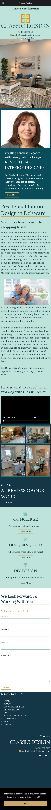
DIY (5, 712)
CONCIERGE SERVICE (14, 706)
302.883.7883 (26, 32)
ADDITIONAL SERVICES (15, 715)
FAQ (6, 721)
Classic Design (25, 3)
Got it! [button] (25, 804)
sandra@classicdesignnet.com (26, 35)
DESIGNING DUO (12, 709)
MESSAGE (6, 656)
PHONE (5, 629)
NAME (4, 616)
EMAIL (4, 642)
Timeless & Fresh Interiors (25, 8)
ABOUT (7, 704)
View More (7, 503)
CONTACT (9, 724)
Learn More (11, 195)
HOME (7, 701)
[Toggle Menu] (3, 3)
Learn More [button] (38, 797)
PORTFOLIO (10, 718)
